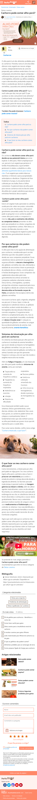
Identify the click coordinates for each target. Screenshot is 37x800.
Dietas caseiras (20, 7)
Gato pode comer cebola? (24, 660)
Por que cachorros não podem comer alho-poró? (19, 131)
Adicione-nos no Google (27, 48)
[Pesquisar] (34, 2)
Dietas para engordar (18, 598)
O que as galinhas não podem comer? (16, 641)
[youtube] (17, 785)
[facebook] (5, 785)
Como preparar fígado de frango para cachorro (19, 648)
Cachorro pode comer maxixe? (16, 112)
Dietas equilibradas (14, 606)
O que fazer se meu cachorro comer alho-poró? (18, 141)
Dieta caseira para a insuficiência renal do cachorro (17, 628)
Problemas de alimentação (18, 602)
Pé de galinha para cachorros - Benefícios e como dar (18, 618)
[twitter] (9, 785)
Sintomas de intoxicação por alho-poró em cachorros (18, 136)
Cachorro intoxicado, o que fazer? (14, 430)
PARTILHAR (28, 4)
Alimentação (12, 7)
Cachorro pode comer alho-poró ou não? (18, 125)
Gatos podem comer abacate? (25, 681)
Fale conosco (6, 796)
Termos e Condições (17, 796)
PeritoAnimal (4, 7)
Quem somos (28, 793)
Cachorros (7, 55)
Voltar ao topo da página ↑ (18, 773)
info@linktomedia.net (9, 765)
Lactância (26, 606)
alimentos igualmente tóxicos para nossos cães (16, 172)
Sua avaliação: (18, 740)
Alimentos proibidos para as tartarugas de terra (19, 645)
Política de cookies (21, 798)
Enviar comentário (26, 748)
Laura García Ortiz (10, 17)
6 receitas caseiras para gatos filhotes (16, 632)
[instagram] (13, 785)
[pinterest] (21, 785)
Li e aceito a (10, 748)
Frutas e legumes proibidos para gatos (26, 692)
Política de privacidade (9, 798)
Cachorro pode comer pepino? (26, 671)
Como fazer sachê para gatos (13, 623)
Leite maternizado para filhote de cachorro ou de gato (19, 637)
